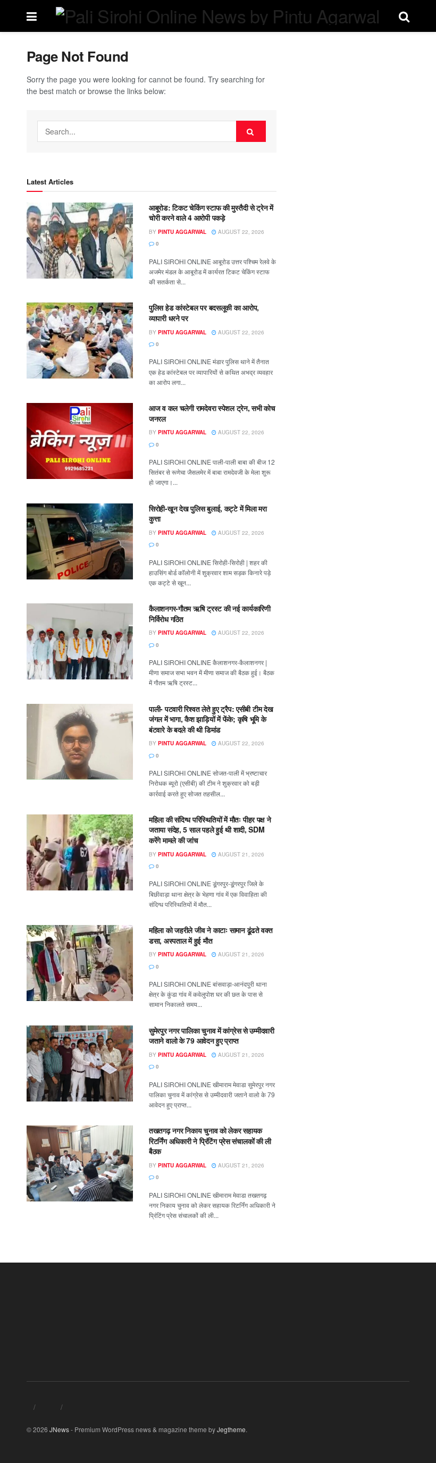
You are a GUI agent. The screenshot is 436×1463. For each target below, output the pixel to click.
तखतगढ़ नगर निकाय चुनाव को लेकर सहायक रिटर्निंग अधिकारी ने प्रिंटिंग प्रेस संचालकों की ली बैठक (210, 1140)
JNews (59, 1429)
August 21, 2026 (240, 854)
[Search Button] (251, 131)
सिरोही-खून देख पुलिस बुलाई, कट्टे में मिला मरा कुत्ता (208, 513)
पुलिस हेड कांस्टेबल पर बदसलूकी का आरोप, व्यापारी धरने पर (204, 312)
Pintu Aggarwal (182, 232)
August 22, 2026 (240, 232)
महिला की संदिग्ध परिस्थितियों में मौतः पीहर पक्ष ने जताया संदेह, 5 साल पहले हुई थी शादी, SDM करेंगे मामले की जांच (210, 829)
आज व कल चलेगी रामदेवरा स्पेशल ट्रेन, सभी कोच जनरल (212, 413)
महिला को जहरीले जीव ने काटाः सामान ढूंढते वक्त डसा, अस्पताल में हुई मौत (211, 935)
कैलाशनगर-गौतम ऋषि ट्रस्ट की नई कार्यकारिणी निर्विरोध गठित (210, 613)
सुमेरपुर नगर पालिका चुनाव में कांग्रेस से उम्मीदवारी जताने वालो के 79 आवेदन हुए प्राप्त (211, 1035)
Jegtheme (231, 1429)
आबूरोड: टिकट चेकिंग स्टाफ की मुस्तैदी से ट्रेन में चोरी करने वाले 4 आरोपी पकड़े (211, 212)
